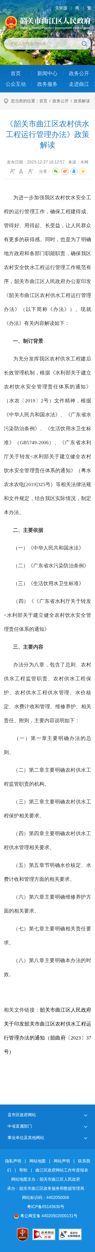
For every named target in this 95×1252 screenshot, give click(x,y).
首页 (43, 101)
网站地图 (37, 1161)
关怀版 (61, 8)
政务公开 (60, 101)
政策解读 (82, 101)
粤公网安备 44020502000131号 (49, 1216)
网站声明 (62, 1161)
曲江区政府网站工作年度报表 (61, 1170)
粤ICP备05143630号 (45, 1207)
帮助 (23, 1170)
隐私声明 (13, 1161)
